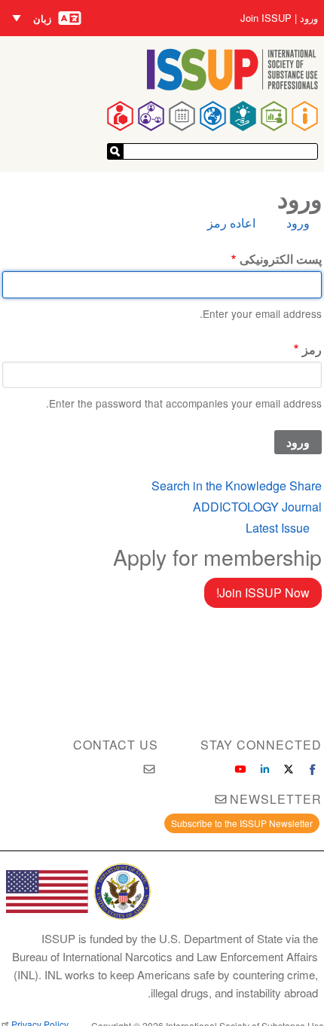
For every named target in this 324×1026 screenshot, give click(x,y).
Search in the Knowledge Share (236, 485)
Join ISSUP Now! (263, 592)
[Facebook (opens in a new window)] (313, 769)
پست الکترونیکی (280, 258)
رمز (311, 349)
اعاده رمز (231, 222)
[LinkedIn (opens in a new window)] (264, 769)
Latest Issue (278, 527)
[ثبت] (115, 151)
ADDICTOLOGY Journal (257, 506)
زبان (42, 18)
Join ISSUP (266, 18)
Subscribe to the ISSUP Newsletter (242, 823)
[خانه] (232, 85)
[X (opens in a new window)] (289, 769)
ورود (309, 18)
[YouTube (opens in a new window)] (240, 769)
